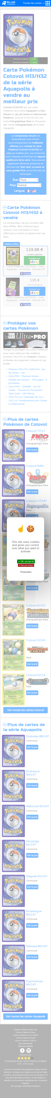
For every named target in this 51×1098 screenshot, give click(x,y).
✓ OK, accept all (26, 561)
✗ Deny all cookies (26, 565)
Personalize (26, 572)
